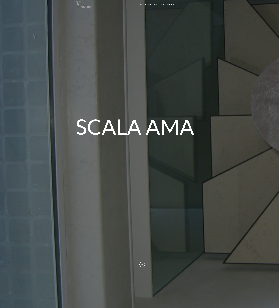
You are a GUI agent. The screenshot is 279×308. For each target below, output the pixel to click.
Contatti (170, 4)
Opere (156, 4)
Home (140, 4)
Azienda (148, 4)
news (162, 4)
